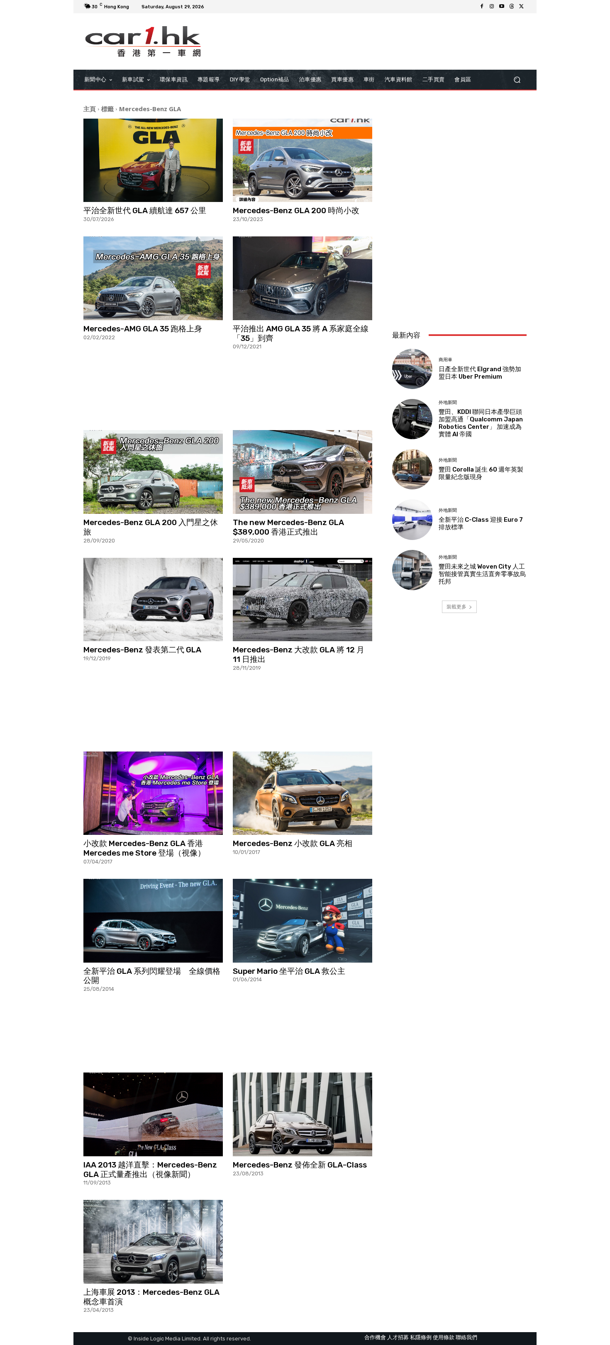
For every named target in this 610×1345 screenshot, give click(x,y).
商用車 (445, 360)
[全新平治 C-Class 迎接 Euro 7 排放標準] (412, 519)
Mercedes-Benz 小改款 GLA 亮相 (292, 843)
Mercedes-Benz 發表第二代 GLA (142, 649)
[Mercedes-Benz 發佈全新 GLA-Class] (302, 1114)
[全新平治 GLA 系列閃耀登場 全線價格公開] (153, 921)
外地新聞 (448, 402)
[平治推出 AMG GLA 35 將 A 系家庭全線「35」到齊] (302, 278)
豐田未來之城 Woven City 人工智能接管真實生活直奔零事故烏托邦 (482, 574)
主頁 (89, 109)
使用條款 (443, 1337)
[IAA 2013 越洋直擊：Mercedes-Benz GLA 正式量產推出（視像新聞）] (153, 1114)
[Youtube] (502, 7)
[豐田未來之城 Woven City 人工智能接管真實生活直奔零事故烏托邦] (412, 570)
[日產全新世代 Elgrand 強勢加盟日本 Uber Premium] (412, 369)
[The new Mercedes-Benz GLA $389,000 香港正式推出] (302, 472)
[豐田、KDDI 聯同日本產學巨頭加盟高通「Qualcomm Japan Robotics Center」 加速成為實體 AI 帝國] (412, 419)
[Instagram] (492, 7)
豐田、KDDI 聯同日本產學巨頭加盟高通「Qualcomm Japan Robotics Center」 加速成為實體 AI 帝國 (481, 423)
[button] (517, 79)
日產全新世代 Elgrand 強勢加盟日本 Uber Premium (480, 372)
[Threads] (512, 7)
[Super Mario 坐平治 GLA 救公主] (302, 921)
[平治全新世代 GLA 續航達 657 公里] (153, 160)
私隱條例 (421, 1337)
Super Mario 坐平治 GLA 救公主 (289, 971)
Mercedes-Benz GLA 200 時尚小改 (296, 210)
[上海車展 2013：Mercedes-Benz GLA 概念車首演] (153, 1242)
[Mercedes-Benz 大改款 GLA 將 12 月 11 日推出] (302, 600)
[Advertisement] (227, 389)
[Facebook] (482, 7)
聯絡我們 (466, 1337)
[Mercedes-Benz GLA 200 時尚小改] (302, 160)
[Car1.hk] (143, 41)
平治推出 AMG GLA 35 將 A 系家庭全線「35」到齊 (300, 333)
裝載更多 (456, 606)
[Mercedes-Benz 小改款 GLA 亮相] (302, 793)
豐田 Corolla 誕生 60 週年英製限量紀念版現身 (481, 473)
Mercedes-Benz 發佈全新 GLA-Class (300, 1165)
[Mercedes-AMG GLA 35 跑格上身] (153, 278)
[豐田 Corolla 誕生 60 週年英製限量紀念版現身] (412, 469)
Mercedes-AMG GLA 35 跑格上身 (142, 328)
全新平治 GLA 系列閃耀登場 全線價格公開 (151, 975)
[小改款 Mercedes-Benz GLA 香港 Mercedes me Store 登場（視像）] (153, 793)
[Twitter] (522, 7)
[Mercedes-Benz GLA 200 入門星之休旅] (153, 472)
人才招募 (398, 1337)
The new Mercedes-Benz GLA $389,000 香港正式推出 (288, 527)
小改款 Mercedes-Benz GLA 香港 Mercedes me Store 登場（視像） (144, 848)
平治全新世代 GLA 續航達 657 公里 (144, 210)
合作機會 (375, 1337)
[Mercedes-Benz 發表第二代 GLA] (153, 600)
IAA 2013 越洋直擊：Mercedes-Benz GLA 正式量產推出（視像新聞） (150, 1169)
